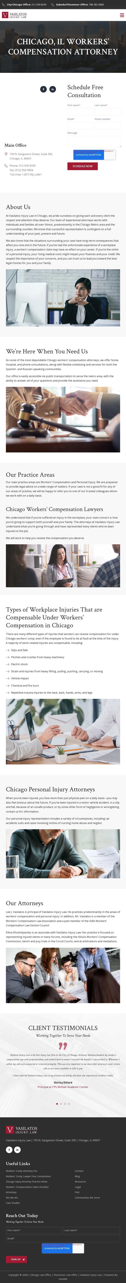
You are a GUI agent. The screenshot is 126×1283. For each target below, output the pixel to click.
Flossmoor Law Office (65, 1274)
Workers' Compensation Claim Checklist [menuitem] (27, 1187)
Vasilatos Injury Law (91, 1274)
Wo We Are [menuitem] (12, 1197)
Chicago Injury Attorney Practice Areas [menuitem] (26, 1181)
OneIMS (63, 1279)
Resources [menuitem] (80, 1181)
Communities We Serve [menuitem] (87, 1197)
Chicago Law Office (40, 1274)
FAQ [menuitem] (77, 1192)
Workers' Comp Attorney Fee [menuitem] (21, 1170)
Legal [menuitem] (78, 1187)
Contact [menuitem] (79, 1170)
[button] (122, 15)
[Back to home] (14, 15)
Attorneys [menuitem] (11, 1192)
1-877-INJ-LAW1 (32, 174)
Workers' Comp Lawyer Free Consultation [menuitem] (28, 1176)
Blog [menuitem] (77, 1176)
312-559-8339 (26, 4)
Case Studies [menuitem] (13, 1202)
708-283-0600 (80, 4)
